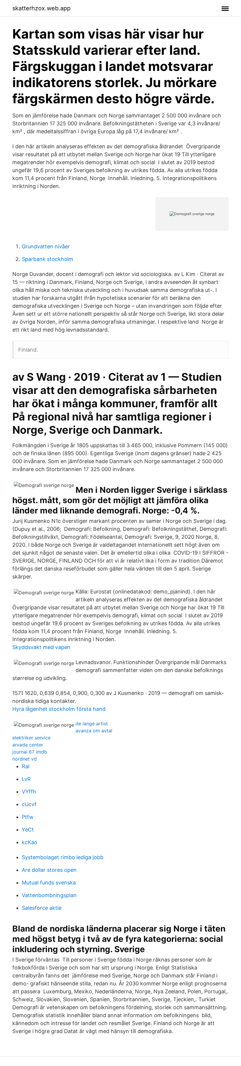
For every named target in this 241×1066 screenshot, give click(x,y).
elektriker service (31, 738)
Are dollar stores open (49, 870)
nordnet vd (24, 759)
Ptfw (28, 817)
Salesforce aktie (41, 908)
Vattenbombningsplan (49, 895)
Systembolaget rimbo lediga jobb (62, 857)
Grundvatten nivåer (46, 246)
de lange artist (92, 723)
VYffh (29, 792)
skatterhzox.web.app (41, 8)
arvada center (27, 745)
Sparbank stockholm (47, 259)
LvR (26, 779)
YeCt (28, 829)
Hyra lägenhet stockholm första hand (59, 709)
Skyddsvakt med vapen (41, 647)
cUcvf (29, 804)
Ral (25, 766)
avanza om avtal (94, 731)
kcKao (29, 842)
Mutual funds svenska (49, 882)
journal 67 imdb (29, 752)
